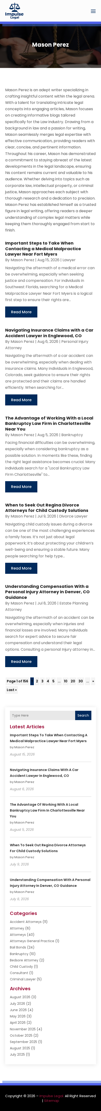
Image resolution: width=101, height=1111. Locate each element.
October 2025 (21, 1035)
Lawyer (69, 260)
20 (73, 681)
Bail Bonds (18, 947)
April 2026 (18, 1022)
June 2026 (18, 1010)
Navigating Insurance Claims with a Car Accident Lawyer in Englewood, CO (49, 332)
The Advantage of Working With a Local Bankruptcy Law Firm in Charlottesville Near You (49, 423)
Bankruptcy (72, 435)
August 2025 (20, 1048)
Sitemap (51, 1100)
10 (65, 681)
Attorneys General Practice (32, 941)
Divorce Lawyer (73, 516)
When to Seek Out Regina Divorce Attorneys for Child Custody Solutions (46, 507)
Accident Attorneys (26, 921)
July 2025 (17, 1054)
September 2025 (23, 1041)
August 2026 (20, 997)
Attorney (17, 928)
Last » (12, 690)
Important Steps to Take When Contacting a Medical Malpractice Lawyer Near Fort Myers (43, 248)
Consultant (19, 973)
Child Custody (21, 966)
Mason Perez (22, 260)
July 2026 (17, 1003)
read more (21, 312)
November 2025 (23, 1029)
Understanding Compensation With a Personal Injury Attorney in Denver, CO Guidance (47, 591)
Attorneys (18, 934)
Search (83, 715)
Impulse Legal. (51, 1095)
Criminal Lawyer (23, 979)
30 (80, 681)
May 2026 (18, 1016)
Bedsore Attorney (24, 960)
